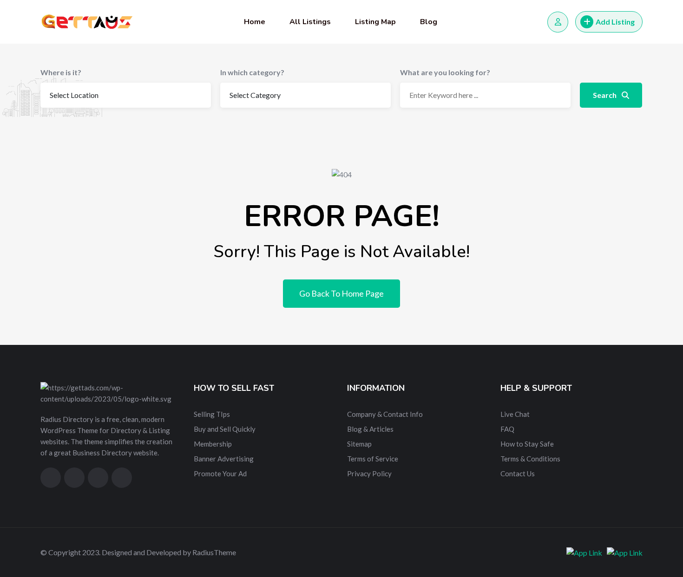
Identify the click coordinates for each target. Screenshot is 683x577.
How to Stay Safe (527, 444)
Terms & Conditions (530, 458)
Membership (213, 444)
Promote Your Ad (220, 473)
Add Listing (615, 21)
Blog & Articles (370, 429)
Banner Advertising (224, 458)
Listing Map (375, 22)
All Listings (310, 22)
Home (254, 22)
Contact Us (517, 473)
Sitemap (359, 444)
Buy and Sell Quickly (225, 429)
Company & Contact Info (385, 414)
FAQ (507, 429)
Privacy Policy (369, 473)
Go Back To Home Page (341, 293)
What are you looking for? (445, 72)
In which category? (252, 72)
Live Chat (515, 414)
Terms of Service (372, 458)
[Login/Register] (557, 22)
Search (605, 95)
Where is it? (60, 72)
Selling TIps (212, 414)
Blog (428, 22)
